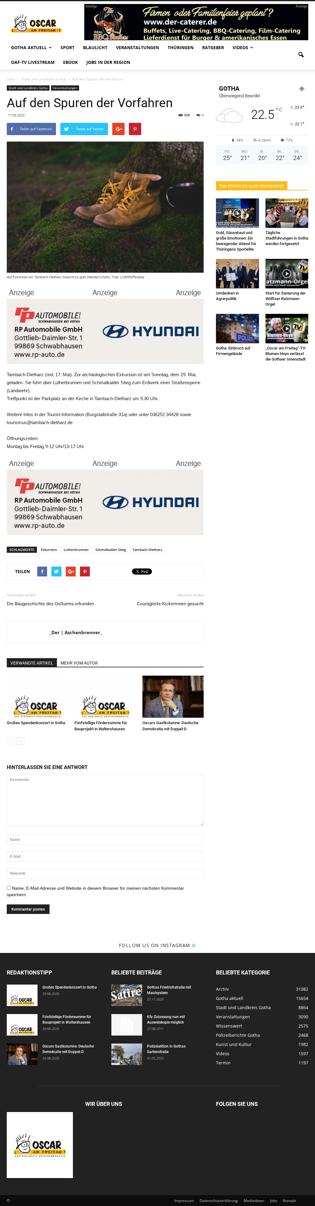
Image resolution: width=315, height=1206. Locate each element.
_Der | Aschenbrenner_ (76, 632)
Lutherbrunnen (76, 549)
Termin (223, 1063)
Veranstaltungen (137, 47)
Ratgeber (213, 47)
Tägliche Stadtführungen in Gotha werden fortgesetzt (286, 238)
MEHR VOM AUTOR (79, 663)
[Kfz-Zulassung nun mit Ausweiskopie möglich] (126, 1025)
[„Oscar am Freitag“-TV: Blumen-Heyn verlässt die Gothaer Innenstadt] (287, 328)
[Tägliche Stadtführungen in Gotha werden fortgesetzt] (287, 213)
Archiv (222, 989)
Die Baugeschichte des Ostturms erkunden (50, 604)
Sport (67, 47)
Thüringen (180, 47)
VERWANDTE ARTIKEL (31, 663)
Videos (240, 47)
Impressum (184, 1200)
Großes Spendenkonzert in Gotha (36, 722)
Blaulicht (95, 47)
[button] (300, 55)
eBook (70, 62)
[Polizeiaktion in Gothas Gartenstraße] (126, 1054)
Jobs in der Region (108, 62)
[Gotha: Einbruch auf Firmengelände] (237, 328)
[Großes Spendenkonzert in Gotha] (37, 697)
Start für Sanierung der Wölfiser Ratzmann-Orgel (285, 298)
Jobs (273, 1200)
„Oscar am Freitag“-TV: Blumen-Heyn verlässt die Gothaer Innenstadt (285, 353)
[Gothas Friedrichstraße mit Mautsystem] (126, 995)
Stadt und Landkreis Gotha (28, 88)
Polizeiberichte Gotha (238, 1035)
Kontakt (289, 1200)
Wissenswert (229, 1026)
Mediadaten (254, 1200)
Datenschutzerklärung (219, 1200)
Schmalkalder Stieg (110, 549)
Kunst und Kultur (234, 1044)
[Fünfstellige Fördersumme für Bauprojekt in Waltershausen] (105, 697)
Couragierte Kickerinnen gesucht (170, 604)
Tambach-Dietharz (147, 549)
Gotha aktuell (29, 47)
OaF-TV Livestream (32, 62)
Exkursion (49, 549)
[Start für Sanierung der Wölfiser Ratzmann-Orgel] (287, 273)
